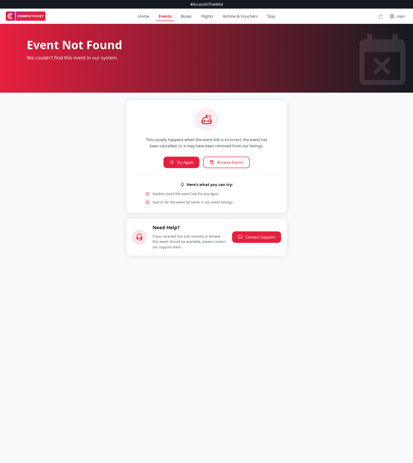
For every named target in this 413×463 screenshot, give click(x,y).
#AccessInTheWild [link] (206, 4)
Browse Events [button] (230, 162)
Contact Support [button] (260, 237)
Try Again (185, 162)
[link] (25, 16)
